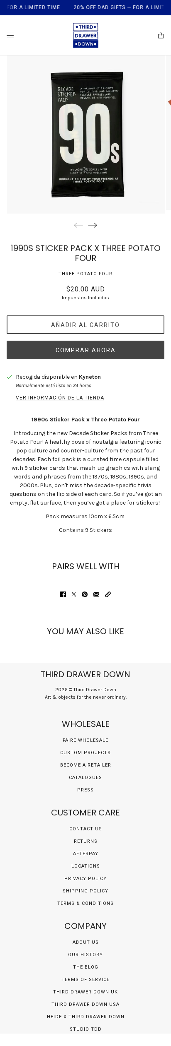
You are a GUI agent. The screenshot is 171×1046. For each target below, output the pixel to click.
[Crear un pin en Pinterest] (84, 594)
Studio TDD (86, 1029)
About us (86, 942)
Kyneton (90, 376)
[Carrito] (160, 35)
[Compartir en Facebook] (63, 594)
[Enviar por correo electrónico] (96, 594)
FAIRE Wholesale (85, 740)
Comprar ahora (86, 350)
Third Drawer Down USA (85, 1004)
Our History (85, 954)
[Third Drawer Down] (85, 35)
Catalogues (85, 777)
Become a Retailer (85, 765)
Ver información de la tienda (60, 397)
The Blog (85, 967)
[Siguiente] (93, 225)
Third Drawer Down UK (85, 992)
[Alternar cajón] (10, 35)
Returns (86, 841)
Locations (85, 866)
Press (85, 790)
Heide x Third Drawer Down (86, 1017)
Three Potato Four (85, 274)
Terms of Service (85, 979)
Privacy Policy (85, 878)
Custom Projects (85, 752)
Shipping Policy (85, 891)
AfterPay (85, 853)
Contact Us (85, 829)
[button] (107, 594)
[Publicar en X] (74, 594)
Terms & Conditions (85, 903)
